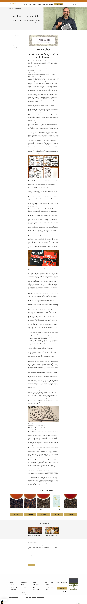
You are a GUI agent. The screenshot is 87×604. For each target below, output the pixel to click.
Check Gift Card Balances (49, 587)
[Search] (73, 4)
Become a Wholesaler (49, 582)
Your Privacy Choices (25, 594)
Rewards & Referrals (24, 582)
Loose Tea (39, 4)
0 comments (16, 38)
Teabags (34, 4)
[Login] (75, 4)
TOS (27, 597)
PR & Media (47, 584)
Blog (34, 587)
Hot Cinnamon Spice (30, 509)
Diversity (34, 586)
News (12, 8)
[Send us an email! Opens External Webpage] (18, 47)
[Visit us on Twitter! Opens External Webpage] (16, 47)
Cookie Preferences (40, 597)
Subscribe (62, 588)
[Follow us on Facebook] (58, 591)
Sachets (30, 4)
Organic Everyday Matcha (57, 509)
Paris (16, 509)
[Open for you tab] (2, 602)
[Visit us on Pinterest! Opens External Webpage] (14, 47)
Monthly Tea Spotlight (13, 587)
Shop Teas (25, 4)
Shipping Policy (24, 586)
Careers (46, 589)
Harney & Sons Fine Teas (13, 597)
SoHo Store (11, 582)
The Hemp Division (12, 589)
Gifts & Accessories (49, 4)
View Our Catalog (48, 580)
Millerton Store (11, 584)
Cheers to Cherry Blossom (34, 535)
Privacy (30, 597)
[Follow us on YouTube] (66, 591)
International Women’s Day (51, 535)
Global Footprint (36, 584)
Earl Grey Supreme (43, 509)
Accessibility (34, 597)
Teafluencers (15, 13)
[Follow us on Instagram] (63, 591)
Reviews (34, 582)
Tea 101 (10, 586)
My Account (23, 580)
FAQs (22, 589)
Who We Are (35, 580)
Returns (22, 584)
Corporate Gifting (24, 587)
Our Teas (10, 580)
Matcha (43, 4)
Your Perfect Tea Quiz (58, 4)
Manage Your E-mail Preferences (24, 591)
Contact (46, 586)
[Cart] (77, 4)
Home (10, 8)
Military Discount (36, 589)
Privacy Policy (49, 547)
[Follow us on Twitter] (61, 591)
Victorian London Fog (70, 509)
